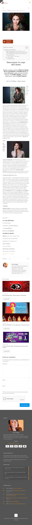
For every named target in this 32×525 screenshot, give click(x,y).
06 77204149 (12, 251)
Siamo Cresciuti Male (18, 488)
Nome (4, 380)
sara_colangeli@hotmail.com (13, 443)
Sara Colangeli (12, 10)
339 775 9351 (5, 251)
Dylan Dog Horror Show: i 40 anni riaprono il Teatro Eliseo (14, 295)
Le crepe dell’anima (9, 57)
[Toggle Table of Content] (26, 47)
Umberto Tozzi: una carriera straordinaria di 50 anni (15, 495)
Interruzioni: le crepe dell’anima (9, 49)
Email (4, 386)
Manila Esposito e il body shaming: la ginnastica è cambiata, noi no (14, 468)
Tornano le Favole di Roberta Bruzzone (18, 503)
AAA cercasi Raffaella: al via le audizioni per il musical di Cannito (15, 325)
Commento (5, 363)
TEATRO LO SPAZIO (11, 58)
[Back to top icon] (16, 515)
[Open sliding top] (1, 1)
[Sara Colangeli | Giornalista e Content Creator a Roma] (4, 2)
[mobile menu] (30, 2)
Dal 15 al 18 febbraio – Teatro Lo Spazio (13, 56)
